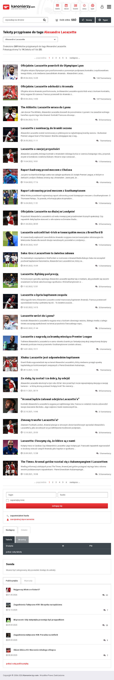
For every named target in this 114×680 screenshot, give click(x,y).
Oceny (89, 20)
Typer (105, 20)
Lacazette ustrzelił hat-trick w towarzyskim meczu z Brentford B (62, 232)
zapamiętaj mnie (17, 500)
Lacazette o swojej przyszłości (40, 149)
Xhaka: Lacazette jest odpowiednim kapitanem (50, 357)
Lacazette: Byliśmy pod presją (39, 274)
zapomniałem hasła (19, 516)
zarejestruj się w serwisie (22, 519)
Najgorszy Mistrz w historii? (27, 589)
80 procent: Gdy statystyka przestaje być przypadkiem (39, 620)
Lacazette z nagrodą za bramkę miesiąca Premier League (56, 336)
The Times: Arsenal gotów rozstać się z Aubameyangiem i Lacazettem (64, 462)
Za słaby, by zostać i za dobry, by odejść (45, 378)
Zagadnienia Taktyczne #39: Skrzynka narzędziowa (38, 605)
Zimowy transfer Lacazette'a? (39, 420)
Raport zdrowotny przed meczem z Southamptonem (53, 191)
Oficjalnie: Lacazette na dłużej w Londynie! (48, 211)
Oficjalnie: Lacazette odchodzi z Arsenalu (47, 86)
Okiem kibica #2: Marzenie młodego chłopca (35, 650)
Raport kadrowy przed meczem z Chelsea (46, 170)
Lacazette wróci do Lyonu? (37, 316)
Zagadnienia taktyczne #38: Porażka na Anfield (36, 635)
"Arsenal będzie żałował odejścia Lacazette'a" (50, 399)
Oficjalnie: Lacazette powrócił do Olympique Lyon (52, 65)
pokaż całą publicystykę (17, 664)
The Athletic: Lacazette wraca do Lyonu (46, 107)
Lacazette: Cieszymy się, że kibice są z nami (48, 441)
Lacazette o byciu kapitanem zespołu (44, 295)
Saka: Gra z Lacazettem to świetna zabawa (47, 253)
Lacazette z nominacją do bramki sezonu (46, 128)
